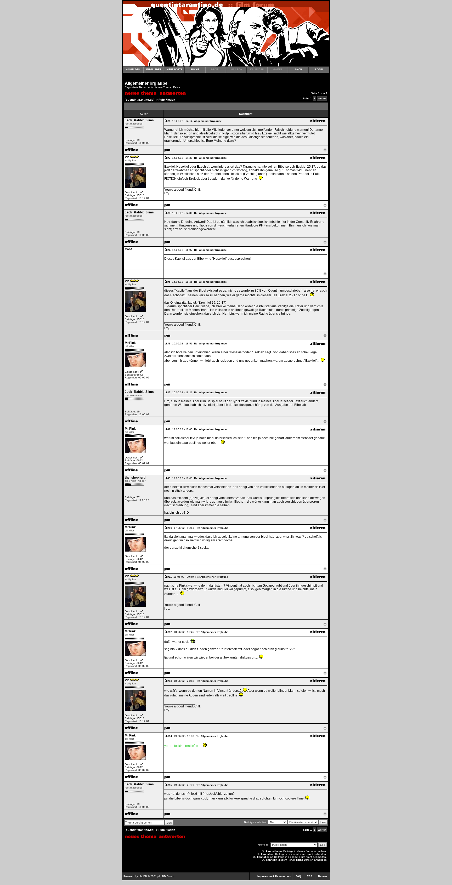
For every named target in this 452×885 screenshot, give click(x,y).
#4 (169, 249)
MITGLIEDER (153, 69)
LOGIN (319, 69)
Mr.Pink (130, 343)
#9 (169, 478)
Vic (127, 157)
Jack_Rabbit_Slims (139, 120)
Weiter (322, 98)
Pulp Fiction (167, 99)
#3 (169, 213)
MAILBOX (236, 69)
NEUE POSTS (174, 69)
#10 (169, 527)
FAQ (298, 876)
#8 (169, 429)
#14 (169, 736)
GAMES (277, 69)
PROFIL (215, 69)
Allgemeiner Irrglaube (146, 83)
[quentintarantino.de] (139, 99)
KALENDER (257, 69)
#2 (169, 157)
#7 (169, 392)
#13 (169, 680)
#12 (169, 632)
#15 (169, 785)
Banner (322, 876)
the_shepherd (135, 477)
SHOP (298, 69)
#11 (169, 576)
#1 (169, 121)
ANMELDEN (133, 69)
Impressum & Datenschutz (274, 876)
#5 (169, 281)
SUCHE (195, 69)
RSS (309, 876)
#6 (169, 343)
